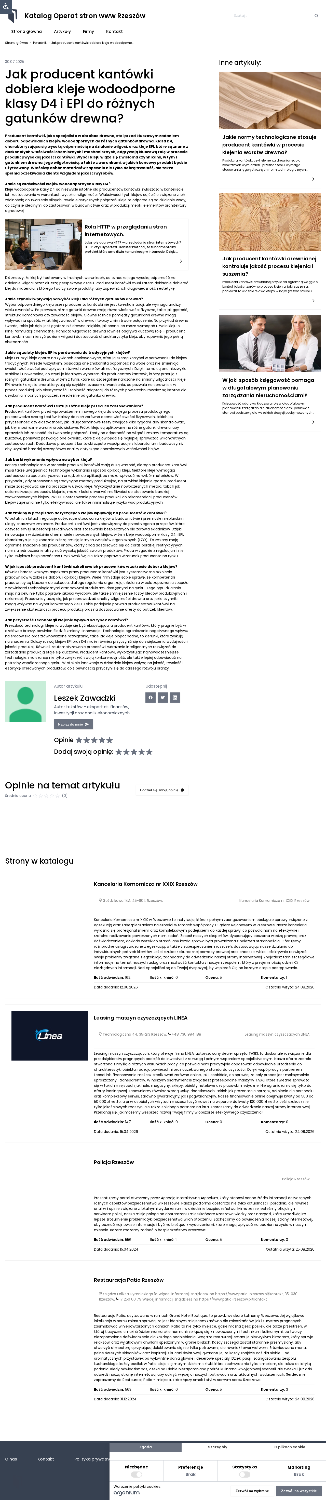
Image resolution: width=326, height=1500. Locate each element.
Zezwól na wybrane (252, 1491)
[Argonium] (127, 1494)
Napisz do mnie (70, 724)
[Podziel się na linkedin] (175, 697)
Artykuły (62, 31)
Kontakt (114, 31)
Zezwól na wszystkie (299, 1491)
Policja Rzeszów (114, 1162)
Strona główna (26, 31)
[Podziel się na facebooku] (150, 697)
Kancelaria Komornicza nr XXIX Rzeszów (146, 884)
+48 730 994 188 (186, 1034)
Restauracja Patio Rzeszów (129, 1279)
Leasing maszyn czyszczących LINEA (140, 1017)
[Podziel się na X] (163, 697)
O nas (11, 1459)
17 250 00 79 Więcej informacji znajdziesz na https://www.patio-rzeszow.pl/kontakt (193, 1299)
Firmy (88, 31)
